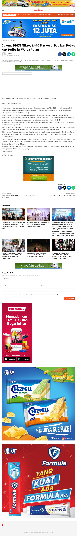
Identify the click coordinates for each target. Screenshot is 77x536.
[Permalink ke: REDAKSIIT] (4, 54)
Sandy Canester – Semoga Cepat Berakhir (62, 194)
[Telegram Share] (69, 54)
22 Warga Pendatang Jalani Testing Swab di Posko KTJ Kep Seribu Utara (19, 195)
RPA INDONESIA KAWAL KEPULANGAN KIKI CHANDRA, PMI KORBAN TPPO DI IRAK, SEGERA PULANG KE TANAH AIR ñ (13, 225)
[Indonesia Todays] (38, 10)
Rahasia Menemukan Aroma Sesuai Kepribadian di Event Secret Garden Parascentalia (38, 224)
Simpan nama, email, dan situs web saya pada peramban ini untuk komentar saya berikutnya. (31, 294)
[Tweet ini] (64, 54)
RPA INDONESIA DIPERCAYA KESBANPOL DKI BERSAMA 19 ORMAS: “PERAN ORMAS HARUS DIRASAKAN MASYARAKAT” (62, 255)
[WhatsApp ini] (73, 54)
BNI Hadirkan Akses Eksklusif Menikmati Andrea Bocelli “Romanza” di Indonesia (36, 255)
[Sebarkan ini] (60, 54)
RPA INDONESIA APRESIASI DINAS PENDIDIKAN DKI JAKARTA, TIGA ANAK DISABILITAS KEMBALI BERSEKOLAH (12, 255)
